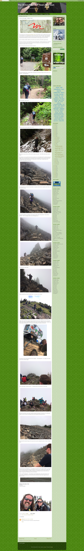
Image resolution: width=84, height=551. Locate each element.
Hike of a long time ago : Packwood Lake (58, 152)
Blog (20, 14)
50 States (41, 14)
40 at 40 (61, 97)
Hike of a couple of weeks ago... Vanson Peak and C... (59, 155)
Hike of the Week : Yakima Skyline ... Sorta (59, 148)
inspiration (61, 109)
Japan (61, 111)
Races (29, 14)
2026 (55, 124)
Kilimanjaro (56, 108)
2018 (55, 134)
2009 (55, 174)
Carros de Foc (57, 115)
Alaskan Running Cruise (59, 114)
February (56, 162)
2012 (55, 170)
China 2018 (56, 116)
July (55, 143)
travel (59, 105)
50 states (62, 98)
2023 (55, 128)
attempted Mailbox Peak (31, 34)
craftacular (57, 92)
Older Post (49, 538)
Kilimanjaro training (30, 514)
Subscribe (62, 49)
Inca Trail (57, 111)
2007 (55, 177)
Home (35, 538)
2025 (55, 125)
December (56, 137)
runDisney (57, 96)
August (56, 142)
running (61, 94)
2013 (55, 169)
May (56, 158)
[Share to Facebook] (33, 513)
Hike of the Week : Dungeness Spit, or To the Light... (59, 157)
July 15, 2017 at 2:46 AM (29, 519)
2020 (55, 132)
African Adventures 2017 (59, 106)
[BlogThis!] (31, 513)
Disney (56, 112)
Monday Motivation (59, 117)
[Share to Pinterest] (34, 513)
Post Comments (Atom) (27, 540)
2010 (55, 173)
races (57, 87)
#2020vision (61, 116)
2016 (55, 165)
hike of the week (24, 514)
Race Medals (46, 14)
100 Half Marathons (35, 14)
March (56, 161)
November (56, 138)
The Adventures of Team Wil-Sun (36, 5)
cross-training (60, 102)
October (56, 139)
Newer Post (21, 538)
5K (58, 101)
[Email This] (30, 513)
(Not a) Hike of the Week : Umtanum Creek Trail (59, 146)
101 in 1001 (24, 14)
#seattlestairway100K (58, 113)
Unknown (23, 519)
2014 (55, 168)
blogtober (62, 108)
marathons (56, 98)
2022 (55, 129)
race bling (56, 109)
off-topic (61, 112)
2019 (55, 133)
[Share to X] (32, 513)
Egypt (62, 115)
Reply (23, 521)
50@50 (56, 100)
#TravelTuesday (58, 104)
